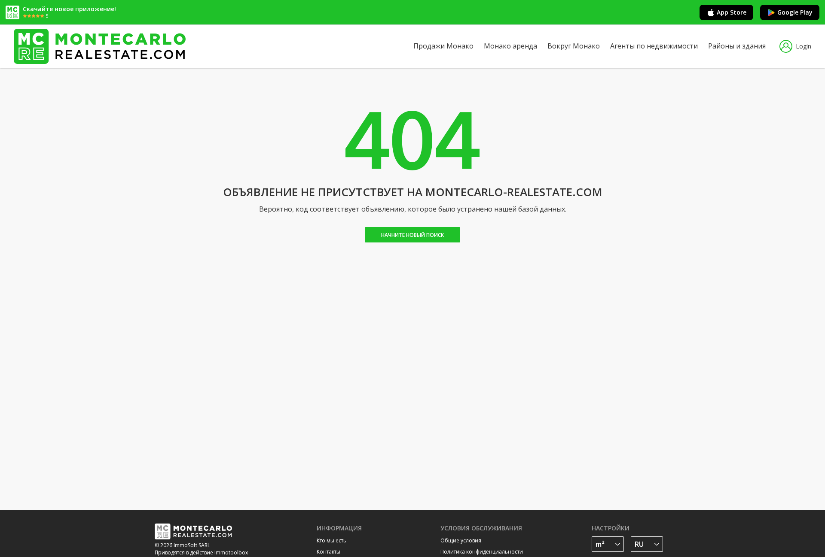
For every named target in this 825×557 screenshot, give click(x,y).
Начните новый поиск (412, 235)
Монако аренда (510, 46)
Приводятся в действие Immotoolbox (201, 552)
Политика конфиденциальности (481, 551)
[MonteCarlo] (100, 46)
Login (803, 46)
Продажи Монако (443, 46)
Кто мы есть (331, 540)
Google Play (795, 12)
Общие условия (460, 540)
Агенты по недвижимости (654, 46)
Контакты (328, 551)
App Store (731, 12)
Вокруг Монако (573, 46)
